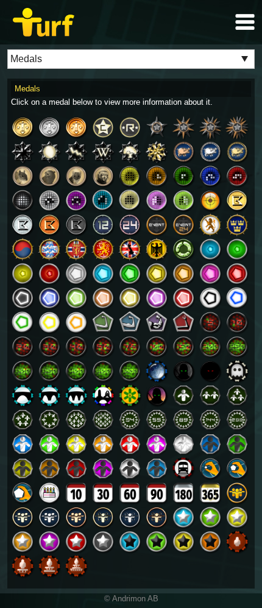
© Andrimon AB (131, 598)
